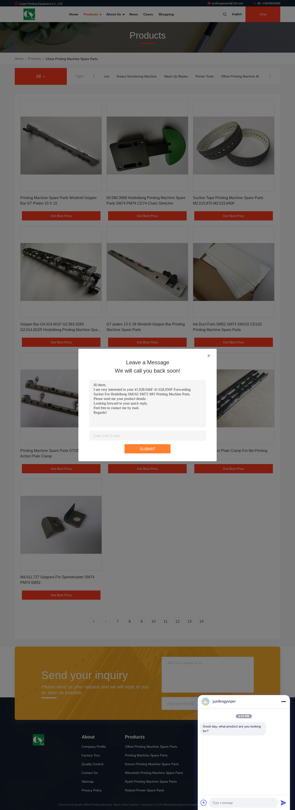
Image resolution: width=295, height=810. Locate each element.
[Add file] (204, 803)
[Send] (283, 803)
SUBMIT (147, 449)
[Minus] (283, 701)
